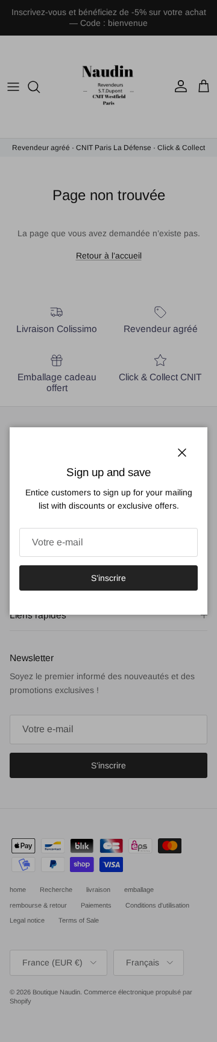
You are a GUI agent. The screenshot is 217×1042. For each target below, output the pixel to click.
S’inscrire (108, 578)
